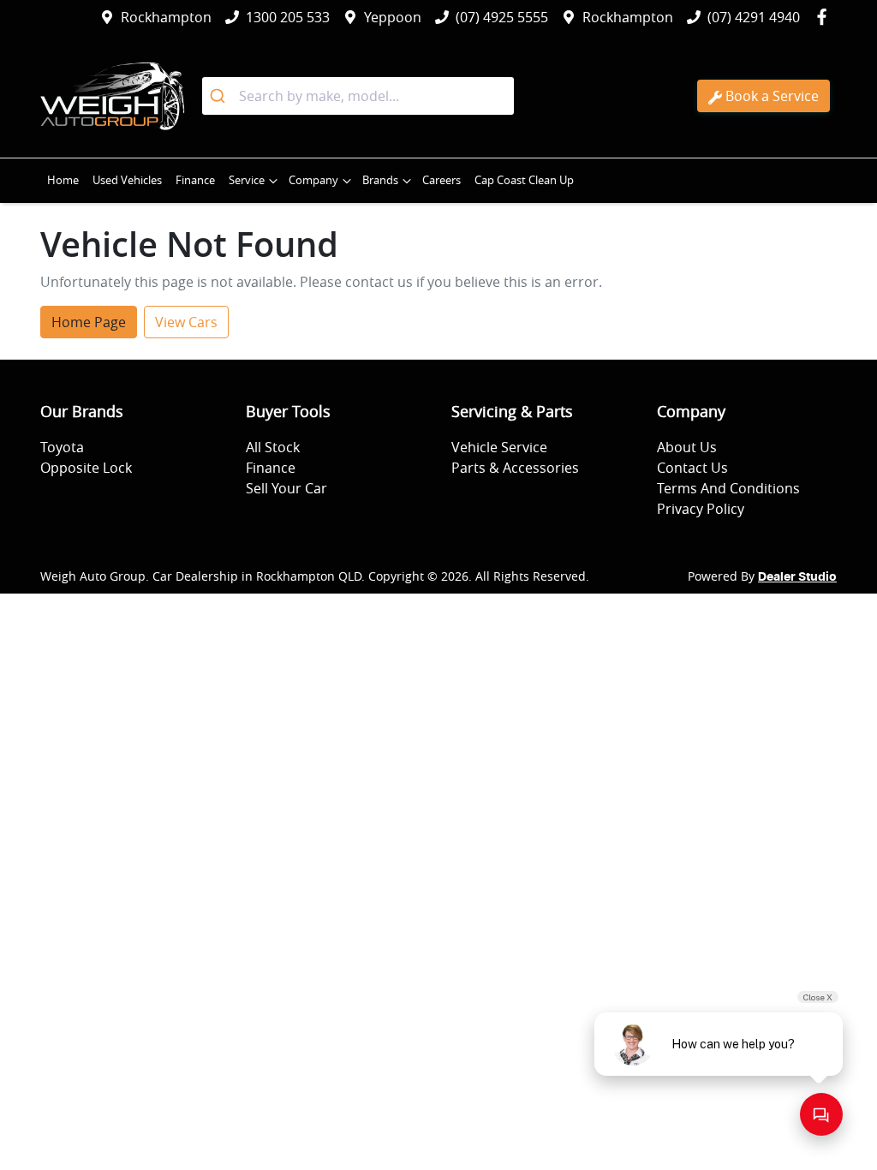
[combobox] (358, 96)
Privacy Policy (700, 508)
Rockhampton (166, 17)
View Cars (186, 322)
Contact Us (692, 467)
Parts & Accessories (515, 467)
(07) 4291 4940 (753, 17)
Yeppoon (392, 17)
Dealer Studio (797, 577)
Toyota (62, 447)
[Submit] (220, 96)
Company (313, 180)
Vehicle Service (499, 447)
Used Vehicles (127, 180)
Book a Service (772, 96)
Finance (195, 180)
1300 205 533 (288, 17)
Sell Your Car (286, 488)
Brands (380, 180)
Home (63, 180)
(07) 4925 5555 (502, 17)
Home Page (88, 322)
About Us (687, 447)
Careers (441, 180)
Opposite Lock (86, 467)
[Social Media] (825, 17)
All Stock (273, 447)
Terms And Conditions (728, 488)
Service (247, 180)
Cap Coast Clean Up (524, 180)
